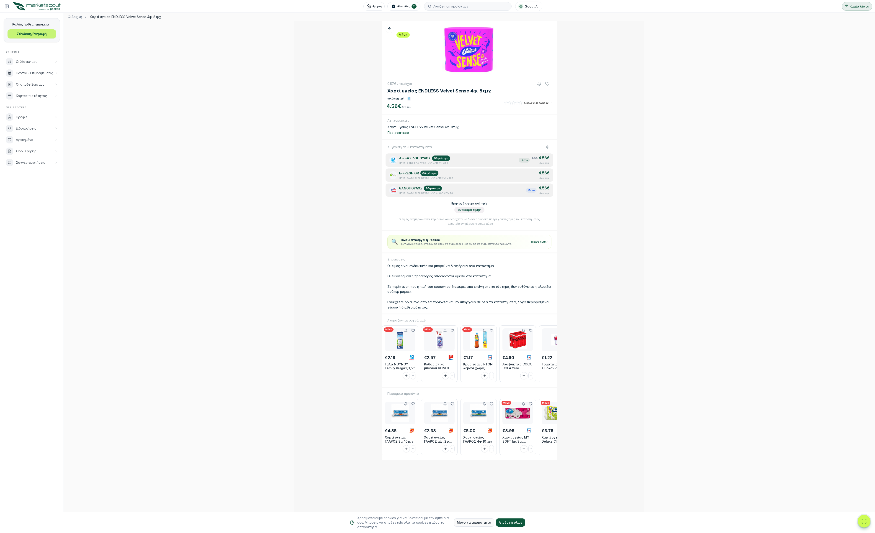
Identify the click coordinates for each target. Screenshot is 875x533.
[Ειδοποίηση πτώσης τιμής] (539, 84)
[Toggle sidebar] (7, 6)
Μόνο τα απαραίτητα (474, 522)
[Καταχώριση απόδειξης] (864, 521)
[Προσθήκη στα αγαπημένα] (413, 330)
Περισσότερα (398, 133)
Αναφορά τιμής (469, 210)
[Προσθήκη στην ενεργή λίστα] (406, 375)
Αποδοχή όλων (510, 522)
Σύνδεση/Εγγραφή (32, 34)
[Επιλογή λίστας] (413, 375)
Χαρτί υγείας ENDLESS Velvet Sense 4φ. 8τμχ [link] (125, 17)
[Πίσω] (390, 29)
